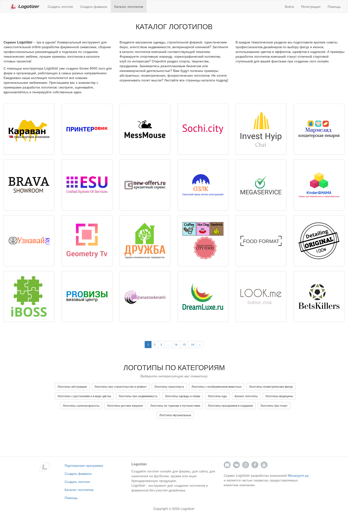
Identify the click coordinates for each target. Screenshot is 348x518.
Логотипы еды (217, 396)
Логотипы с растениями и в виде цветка (84, 396)
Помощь (334, 6)
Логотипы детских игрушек (125, 405)
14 (176, 344)
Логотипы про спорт (274, 405)
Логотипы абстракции (72, 386)
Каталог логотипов (128, 6)
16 (192, 344)
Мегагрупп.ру (298, 475)
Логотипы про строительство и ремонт (120, 386)
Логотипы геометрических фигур (271, 386)
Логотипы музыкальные (175, 415)
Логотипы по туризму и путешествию (175, 405)
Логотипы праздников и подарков (230, 405)
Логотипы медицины (279, 396)
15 (184, 344)
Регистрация (311, 6)
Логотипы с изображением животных (216, 386)
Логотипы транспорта (169, 386)
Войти (289, 6)
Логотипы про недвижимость (138, 396)
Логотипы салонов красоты (81, 405)
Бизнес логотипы (246, 396)
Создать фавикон (93, 6)
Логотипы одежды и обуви (182, 396)
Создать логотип (60, 6)
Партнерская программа (84, 465)
